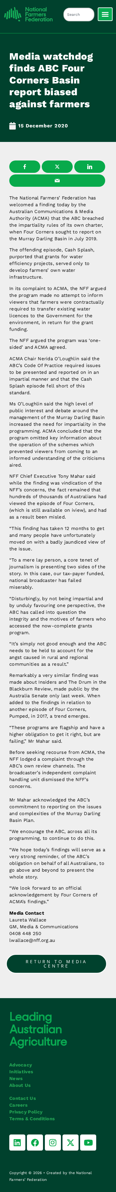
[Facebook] (35, 1142)
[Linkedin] (17, 1142)
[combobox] (78, 14)
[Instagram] (53, 1142)
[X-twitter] (70, 1142)
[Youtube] (88, 1142)
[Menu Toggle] (105, 14)
